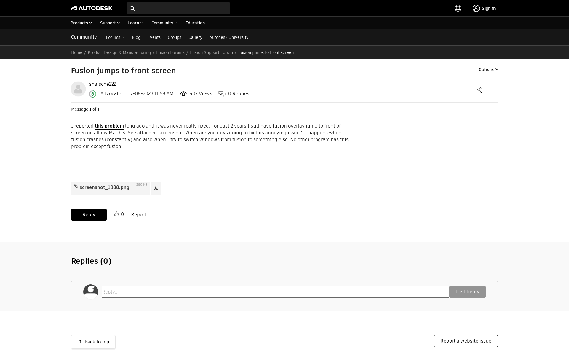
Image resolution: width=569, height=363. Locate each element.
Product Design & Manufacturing (119, 52)
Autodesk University (229, 37)
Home (76, 52)
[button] (495, 89)
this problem (109, 125)
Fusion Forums (170, 52)
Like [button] (116, 214)
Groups (174, 37)
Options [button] (486, 69)
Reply (88, 214)
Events (154, 37)
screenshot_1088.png (105, 187)
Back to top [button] (96, 341)
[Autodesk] (91, 8)
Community (84, 37)
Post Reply (467, 291)
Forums (113, 37)
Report (138, 214)
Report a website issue (465, 340)
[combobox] (178, 8)
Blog (136, 37)
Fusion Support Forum (211, 52)
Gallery (195, 37)
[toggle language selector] (458, 8)
